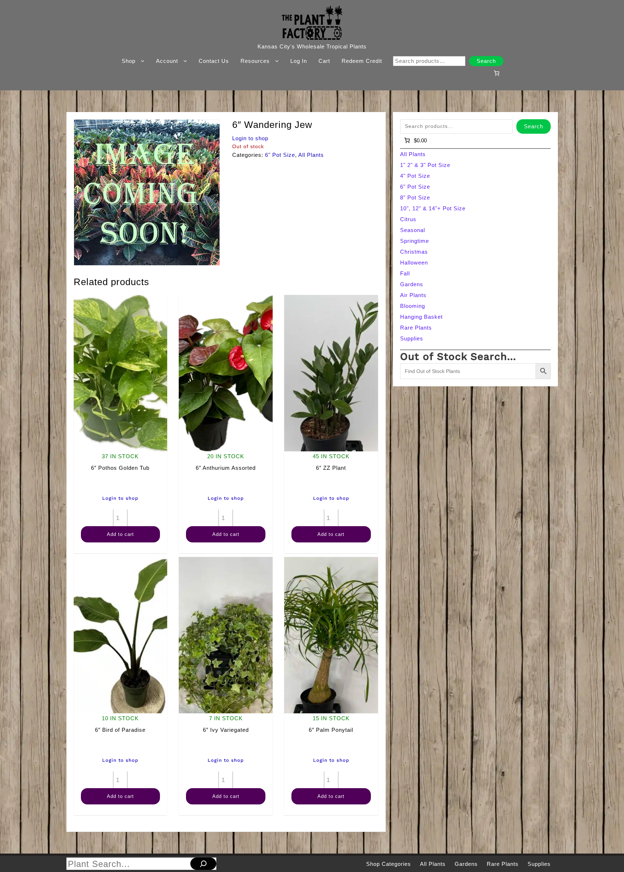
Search (486, 61)
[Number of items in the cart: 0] (496, 73)
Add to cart (120, 534)
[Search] (203, 864)
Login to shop (250, 138)
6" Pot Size (280, 155)
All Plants (311, 155)
